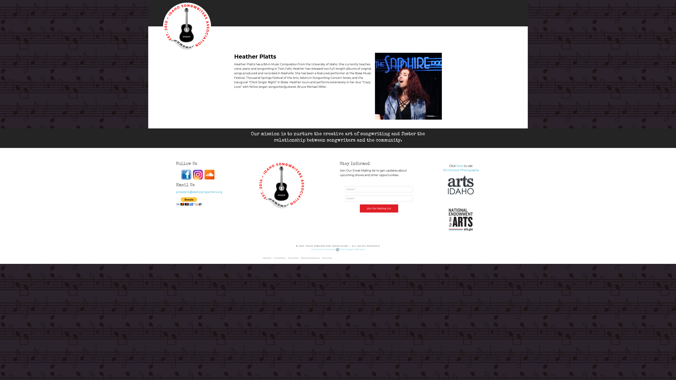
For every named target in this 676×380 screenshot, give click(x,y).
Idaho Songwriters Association (326, 246)
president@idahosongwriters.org (199, 192)
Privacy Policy (293, 258)
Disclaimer (267, 258)
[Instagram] (198, 174)
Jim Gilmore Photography (461, 170)
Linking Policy (280, 258)
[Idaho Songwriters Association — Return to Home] (187, 26)
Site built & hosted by (338, 249)
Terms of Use (327, 258)
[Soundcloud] (209, 174)
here (459, 166)
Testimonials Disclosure (310, 258)
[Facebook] (186, 174)
